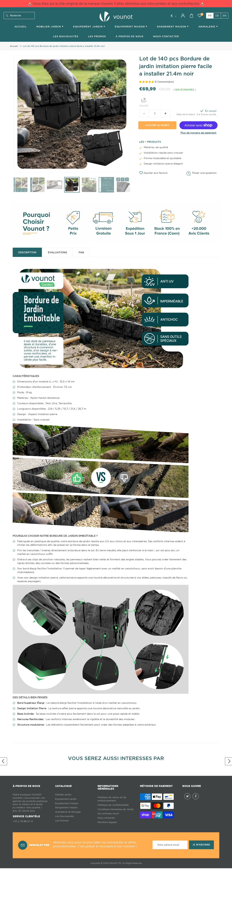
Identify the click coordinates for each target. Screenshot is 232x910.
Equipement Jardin (88, 26)
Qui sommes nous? (108, 813)
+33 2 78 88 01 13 (23, 821)
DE (217, 15)
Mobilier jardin (63, 794)
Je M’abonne (201, 844)
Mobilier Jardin (49, 26)
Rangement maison (172, 26)
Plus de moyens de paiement (198, 132)
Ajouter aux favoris (155, 172)
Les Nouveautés (65, 36)
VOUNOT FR (115, 863)
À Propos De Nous (129, 36)
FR (210, 15)
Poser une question (204, 172)
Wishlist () (202, 14)
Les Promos (97, 36)
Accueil (20, 26)
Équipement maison (130, 26)
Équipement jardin (66, 799)
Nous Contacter (166, 36)
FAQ (81, 252)
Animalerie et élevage (68, 812)
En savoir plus (27, 811)
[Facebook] (195, 796)
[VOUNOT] (143, 101)
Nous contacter (106, 818)
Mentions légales (107, 822)
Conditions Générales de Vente (116, 809)
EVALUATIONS (57, 252)
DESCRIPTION (27, 252)
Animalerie (207, 26)
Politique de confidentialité (113, 805)
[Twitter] (187, 796)
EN (224, 15)
